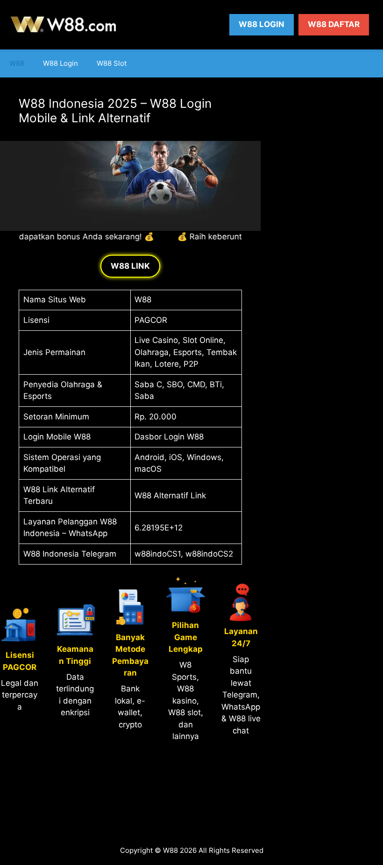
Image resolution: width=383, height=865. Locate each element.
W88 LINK (130, 266)
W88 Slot (112, 63)
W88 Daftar (334, 24)
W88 (16, 63)
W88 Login (261, 24)
